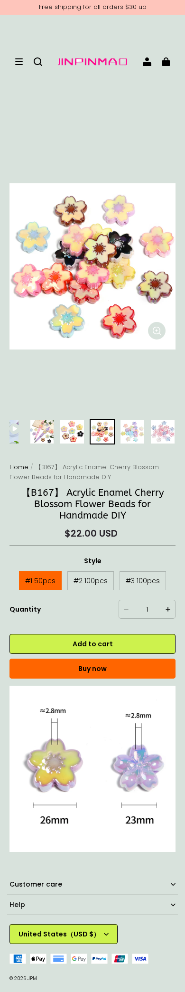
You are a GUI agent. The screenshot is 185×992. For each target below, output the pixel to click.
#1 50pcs (40, 581)
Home (18, 467)
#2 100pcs (91, 581)
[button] (18, 61)
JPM (32, 978)
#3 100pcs (143, 581)
